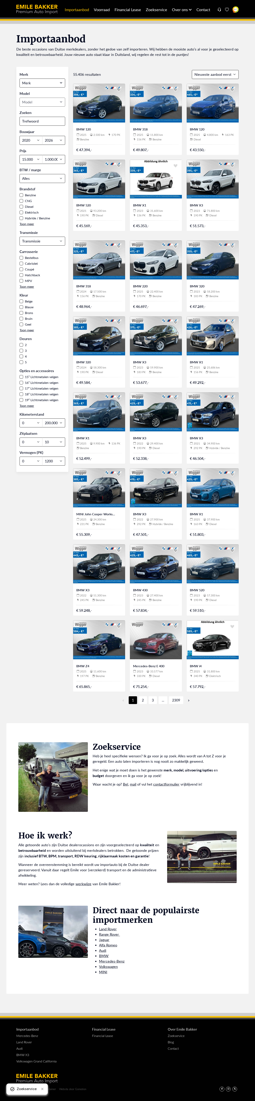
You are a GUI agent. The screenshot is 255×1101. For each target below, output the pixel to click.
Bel (125, 784)
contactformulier (166, 784)
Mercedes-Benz (112, 961)
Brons (29, 313)
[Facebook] (222, 1089)
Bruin (28, 318)
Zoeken (25, 112)
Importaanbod (77, 9)
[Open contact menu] (219, 9)
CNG (28, 201)
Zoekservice (156, 9)
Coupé (29, 269)
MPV (28, 281)
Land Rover (108, 929)
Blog (171, 1042)
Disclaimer (50, 1089)
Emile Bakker (37, 9)
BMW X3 (22, 1055)
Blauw (29, 307)
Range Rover (109, 934)
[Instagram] (228, 1089)
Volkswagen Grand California (36, 1061)
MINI (103, 972)
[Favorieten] (227, 9)
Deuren (26, 338)
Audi (102, 950)
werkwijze (83, 883)
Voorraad (102, 9)
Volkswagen (108, 966)
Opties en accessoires (37, 370)
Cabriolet (31, 263)
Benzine (30, 195)
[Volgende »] (187, 700)
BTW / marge (30, 169)
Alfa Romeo (108, 945)
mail (133, 784)
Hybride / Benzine (37, 218)
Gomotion (80, 1089)
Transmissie (29, 232)
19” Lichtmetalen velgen (41, 400)
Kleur (24, 295)
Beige (28, 301)
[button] (27, 224)
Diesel (29, 206)
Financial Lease (128, 9)
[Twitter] (234, 1089)
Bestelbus (31, 258)
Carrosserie (29, 251)
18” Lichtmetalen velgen (41, 394)
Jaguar (104, 939)
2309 (176, 700)
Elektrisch (32, 212)
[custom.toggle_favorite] (119, 90)
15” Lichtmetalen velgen (41, 377)
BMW (104, 955)
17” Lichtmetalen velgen (41, 388)
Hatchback (32, 275)
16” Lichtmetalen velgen (41, 382)
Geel (28, 324)
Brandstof (27, 188)
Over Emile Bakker (182, 1029)
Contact (203, 9)
